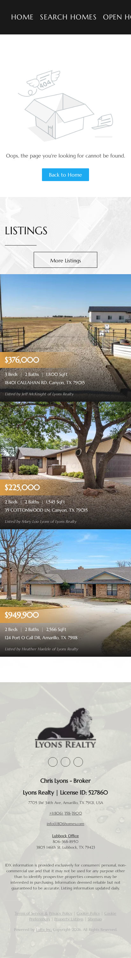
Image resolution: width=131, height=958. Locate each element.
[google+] (78, 762)
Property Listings (68, 919)
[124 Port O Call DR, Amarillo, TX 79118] (65, 592)
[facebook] (53, 762)
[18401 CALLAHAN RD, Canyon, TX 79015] (65, 337)
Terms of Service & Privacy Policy (43, 913)
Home (22, 17)
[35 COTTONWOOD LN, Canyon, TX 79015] (65, 465)
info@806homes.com (65, 823)
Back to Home (65, 175)
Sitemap (95, 919)
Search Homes (68, 17)
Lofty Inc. (44, 929)
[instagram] (65, 762)
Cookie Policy (88, 913)
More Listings (65, 260)
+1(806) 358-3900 (65, 813)
